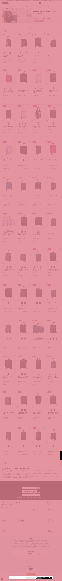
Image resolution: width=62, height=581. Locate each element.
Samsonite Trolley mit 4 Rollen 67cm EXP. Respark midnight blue (53, 413)
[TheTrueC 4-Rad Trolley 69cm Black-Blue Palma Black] (9, 113)
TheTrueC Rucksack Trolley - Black (52, 55)
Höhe (40, 27)
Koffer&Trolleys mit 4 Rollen (20, 521)
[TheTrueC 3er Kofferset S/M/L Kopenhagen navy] (38, 328)
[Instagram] (32, 569)
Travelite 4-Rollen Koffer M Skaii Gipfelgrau (8, 341)
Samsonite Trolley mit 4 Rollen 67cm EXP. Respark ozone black (53, 270)
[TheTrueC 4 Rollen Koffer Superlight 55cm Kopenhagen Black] (38, 256)
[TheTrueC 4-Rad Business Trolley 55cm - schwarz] (24, 185)
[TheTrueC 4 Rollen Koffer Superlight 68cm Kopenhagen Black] (53, 185)
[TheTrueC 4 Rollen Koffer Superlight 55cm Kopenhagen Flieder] (24, 113)
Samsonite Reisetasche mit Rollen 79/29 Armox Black (37, 448)
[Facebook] (30, 569)
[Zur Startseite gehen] (5, 3)
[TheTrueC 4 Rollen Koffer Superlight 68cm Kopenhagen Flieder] (38, 77)
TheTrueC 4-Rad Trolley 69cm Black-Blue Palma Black (8, 127)
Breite (36, 27)
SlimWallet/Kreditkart (4, 520)
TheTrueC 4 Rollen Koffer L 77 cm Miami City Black (38, 413)
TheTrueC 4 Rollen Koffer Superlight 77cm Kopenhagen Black (38, 163)
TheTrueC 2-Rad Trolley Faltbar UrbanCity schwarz (53, 234)
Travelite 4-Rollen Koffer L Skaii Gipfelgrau (8, 270)
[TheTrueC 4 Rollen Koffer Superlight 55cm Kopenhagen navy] (53, 363)
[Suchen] (40, 3)
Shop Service (49, 502)
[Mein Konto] (55, 3)
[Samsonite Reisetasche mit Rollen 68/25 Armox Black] (24, 435)
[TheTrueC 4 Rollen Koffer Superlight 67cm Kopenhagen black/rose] (24, 42)
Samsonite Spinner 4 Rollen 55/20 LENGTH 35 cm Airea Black (37, 377)
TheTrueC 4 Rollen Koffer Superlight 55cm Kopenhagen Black (38, 270)
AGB (39, 497)
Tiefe (31, 27)
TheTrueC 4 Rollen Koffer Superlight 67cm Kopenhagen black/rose (23, 55)
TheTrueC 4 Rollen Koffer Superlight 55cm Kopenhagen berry (8, 91)
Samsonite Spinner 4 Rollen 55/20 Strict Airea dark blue (22, 413)
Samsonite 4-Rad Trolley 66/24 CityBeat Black (53, 127)
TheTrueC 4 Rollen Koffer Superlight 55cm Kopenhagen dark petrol (8, 198)
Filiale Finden (50, 504)
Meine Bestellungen (19, 504)
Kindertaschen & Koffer (4, 529)
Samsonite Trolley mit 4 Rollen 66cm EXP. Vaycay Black (23, 162)
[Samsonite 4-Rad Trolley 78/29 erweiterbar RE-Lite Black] (24, 363)
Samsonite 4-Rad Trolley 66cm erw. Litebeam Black (38, 234)
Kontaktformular (8, 511)
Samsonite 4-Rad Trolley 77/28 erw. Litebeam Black (38, 55)
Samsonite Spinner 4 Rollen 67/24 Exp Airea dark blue (37, 305)
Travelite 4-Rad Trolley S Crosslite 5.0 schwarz (52, 448)
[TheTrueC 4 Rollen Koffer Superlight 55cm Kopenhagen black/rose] (9, 42)
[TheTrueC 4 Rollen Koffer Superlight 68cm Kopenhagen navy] (53, 292)
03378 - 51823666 (4, 507)
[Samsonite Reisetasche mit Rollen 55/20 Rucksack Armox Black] (53, 328)
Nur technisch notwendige (30, 577)
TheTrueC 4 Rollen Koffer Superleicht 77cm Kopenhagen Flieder (8, 163)
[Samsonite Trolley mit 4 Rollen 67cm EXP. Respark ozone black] (53, 256)
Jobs (33, 510)
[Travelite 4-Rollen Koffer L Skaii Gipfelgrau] (9, 256)
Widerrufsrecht (34, 508)
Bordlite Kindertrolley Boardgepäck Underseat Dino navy (38, 127)
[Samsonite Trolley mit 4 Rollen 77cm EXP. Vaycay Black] (24, 77)
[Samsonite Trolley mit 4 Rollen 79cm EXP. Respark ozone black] (9, 292)
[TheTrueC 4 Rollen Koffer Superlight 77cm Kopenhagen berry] (53, 149)
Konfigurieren (38, 577)
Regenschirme (50, 529)
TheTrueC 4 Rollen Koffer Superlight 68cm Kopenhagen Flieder (38, 91)
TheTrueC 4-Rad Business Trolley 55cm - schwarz (22, 198)
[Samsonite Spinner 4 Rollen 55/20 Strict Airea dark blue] (24, 399)
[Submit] (38, 488)
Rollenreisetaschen (50, 521)
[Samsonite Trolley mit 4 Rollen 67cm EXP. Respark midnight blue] (53, 399)
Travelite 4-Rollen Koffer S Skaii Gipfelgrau (23, 270)
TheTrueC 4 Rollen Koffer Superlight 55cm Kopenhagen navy (53, 377)
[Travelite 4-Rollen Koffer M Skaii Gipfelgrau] (9, 328)
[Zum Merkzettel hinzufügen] (14, 34)
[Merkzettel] (52, 3)
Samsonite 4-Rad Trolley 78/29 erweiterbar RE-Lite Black (23, 377)
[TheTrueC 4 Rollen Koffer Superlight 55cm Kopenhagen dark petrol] (9, 185)
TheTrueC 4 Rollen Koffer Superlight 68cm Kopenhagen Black (53, 198)
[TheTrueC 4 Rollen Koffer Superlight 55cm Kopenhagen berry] (9, 77)
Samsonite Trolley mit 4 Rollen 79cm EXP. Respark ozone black (8, 305)
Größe (21, 27)
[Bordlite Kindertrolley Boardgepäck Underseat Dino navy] (38, 113)
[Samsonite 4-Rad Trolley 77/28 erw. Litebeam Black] (38, 42)
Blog (48, 508)
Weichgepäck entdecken (38, 20)
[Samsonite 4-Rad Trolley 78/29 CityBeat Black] (53, 77)
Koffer (33, 519)
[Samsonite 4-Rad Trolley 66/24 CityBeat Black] (53, 113)
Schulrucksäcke (4, 532)
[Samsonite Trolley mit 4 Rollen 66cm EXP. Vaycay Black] (24, 149)
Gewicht (46, 27)
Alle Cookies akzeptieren (47, 577)
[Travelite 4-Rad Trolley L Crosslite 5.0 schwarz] (9, 435)
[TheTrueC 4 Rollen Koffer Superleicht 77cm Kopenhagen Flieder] (9, 149)
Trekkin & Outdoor (50, 520)
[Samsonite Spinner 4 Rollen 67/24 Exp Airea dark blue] (38, 292)
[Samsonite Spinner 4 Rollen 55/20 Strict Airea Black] (24, 292)
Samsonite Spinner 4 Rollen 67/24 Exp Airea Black (22, 234)
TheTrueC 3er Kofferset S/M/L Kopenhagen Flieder (8, 234)
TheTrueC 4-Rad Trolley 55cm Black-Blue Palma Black (38, 198)
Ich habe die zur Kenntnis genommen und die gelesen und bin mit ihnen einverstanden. (31, 498)
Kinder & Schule (4, 530)
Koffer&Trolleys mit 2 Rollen (20, 520)
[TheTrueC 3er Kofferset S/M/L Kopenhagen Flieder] (9, 220)
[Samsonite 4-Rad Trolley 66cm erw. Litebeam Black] (38, 220)
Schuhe (49, 530)
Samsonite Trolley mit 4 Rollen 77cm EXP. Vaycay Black (23, 91)
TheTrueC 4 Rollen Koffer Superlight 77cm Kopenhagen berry (53, 163)
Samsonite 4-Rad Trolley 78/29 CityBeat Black (53, 91)
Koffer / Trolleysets (19, 519)
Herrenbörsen (3, 519)
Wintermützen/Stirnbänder (51, 531)
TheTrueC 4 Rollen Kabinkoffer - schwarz (8, 413)
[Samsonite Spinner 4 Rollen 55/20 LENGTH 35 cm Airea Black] (38, 363)
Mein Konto (18, 502)
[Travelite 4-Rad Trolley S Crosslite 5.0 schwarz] (53, 435)
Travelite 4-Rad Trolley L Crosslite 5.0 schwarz (7, 448)
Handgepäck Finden (50, 509)
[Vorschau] (3, 49)
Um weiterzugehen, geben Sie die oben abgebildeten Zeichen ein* (31, 493)
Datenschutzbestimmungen (25, 497)
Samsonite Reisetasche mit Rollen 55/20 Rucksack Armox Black (53, 342)
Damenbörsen (3, 521)
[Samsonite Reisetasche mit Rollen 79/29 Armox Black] (38, 435)
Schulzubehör (3, 531)
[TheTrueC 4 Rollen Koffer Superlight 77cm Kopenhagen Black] (38, 149)
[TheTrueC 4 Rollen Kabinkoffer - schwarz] (9, 399)
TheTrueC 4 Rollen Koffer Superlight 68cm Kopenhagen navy (53, 306)
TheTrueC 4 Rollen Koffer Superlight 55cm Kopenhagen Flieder (23, 127)
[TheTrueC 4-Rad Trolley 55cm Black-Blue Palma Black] (38, 185)
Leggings (49, 532)
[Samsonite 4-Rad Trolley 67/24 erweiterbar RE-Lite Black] (24, 328)
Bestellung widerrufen (31, 574)
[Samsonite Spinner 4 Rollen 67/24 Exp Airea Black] (24, 220)
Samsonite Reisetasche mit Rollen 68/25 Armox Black (22, 448)
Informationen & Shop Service (36, 502)
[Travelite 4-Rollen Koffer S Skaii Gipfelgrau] (24, 256)
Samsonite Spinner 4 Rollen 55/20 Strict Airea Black (22, 305)
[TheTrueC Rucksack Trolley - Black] (53, 42)
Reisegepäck (49, 519)
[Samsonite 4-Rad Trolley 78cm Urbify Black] (9, 363)
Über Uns (34, 504)
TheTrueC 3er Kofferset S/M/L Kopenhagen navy (38, 341)
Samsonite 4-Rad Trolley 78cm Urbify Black (8, 377)
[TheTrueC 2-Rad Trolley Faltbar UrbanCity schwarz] (53, 220)
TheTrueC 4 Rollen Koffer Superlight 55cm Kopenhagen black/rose (8, 55)
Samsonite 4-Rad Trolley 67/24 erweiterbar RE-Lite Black (23, 341)
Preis (26, 27)
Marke (16, 27)
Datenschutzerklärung (35, 509)
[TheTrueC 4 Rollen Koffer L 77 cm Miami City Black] (38, 399)
